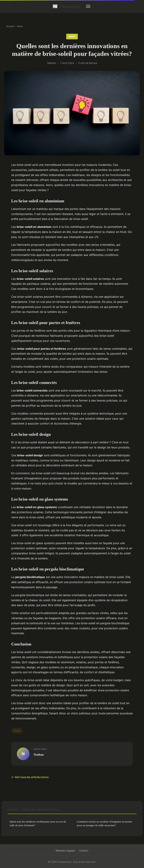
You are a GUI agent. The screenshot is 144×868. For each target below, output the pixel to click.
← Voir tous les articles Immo (30, 777)
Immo (20, 26)
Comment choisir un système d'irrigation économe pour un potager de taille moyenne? (104, 823)
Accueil (10, 26)
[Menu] (88, 6)
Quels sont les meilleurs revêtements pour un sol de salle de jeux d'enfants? (38, 823)
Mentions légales (65, 850)
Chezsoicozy (66, 6)
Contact (83, 850)
